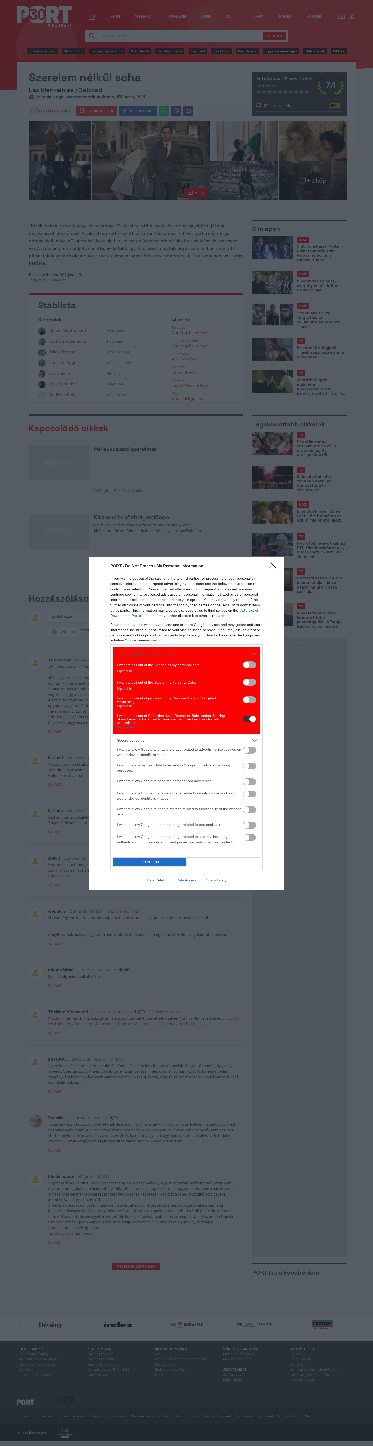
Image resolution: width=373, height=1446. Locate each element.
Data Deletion (158, 880)
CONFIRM (150, 862)
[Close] (274, 566)
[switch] (249, 664)
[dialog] (186, 723)
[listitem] (186, 653)
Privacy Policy (215, 880)
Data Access (186, 880)
